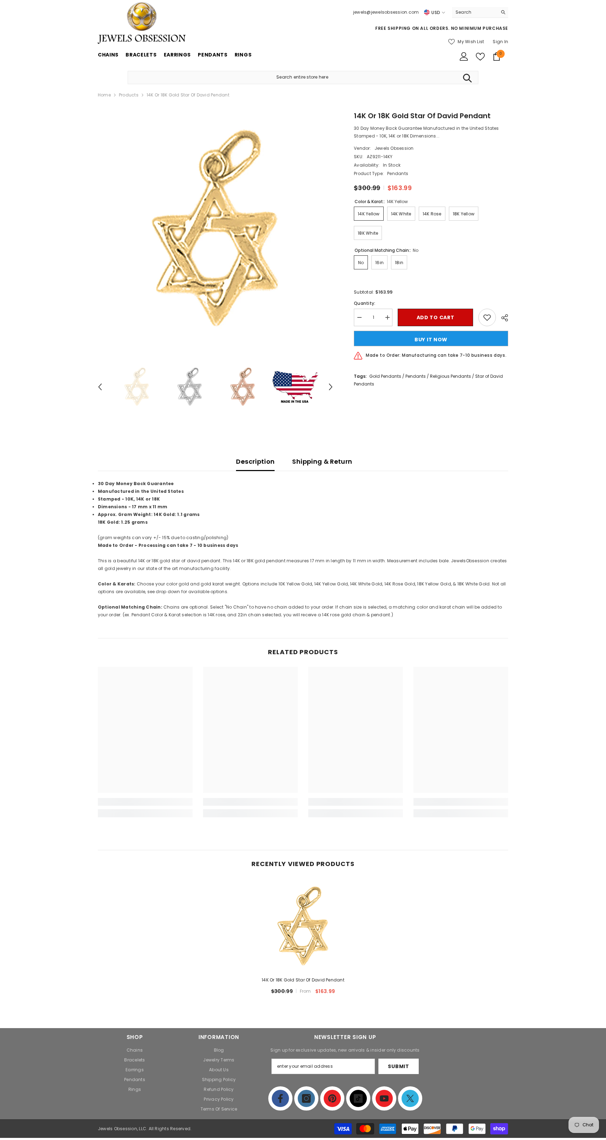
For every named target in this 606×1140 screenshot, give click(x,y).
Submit (398, 1066)
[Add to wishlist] (487, 317)
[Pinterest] (332, 1098)
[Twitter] (410, 1098)
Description (255, 461)
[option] (215, 228)
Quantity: (364, 303)
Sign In (500, 42)
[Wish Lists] (480, 56)
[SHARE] (502, 317)
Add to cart (435, 317)
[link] (145, 802)
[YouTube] (384, 1098)
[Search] (480, 12)
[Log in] (464, 56)
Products (129, 95)
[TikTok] (358, 1098)
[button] (100, 387)
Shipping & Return (322, 461)
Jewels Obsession (394, 148)
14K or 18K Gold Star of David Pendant (303, 980)
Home (104, 95)
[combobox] (474, 12)
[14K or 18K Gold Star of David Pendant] (303, 926)
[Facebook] (280, 1098)
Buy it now (431, 339)
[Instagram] (306, 1098)
